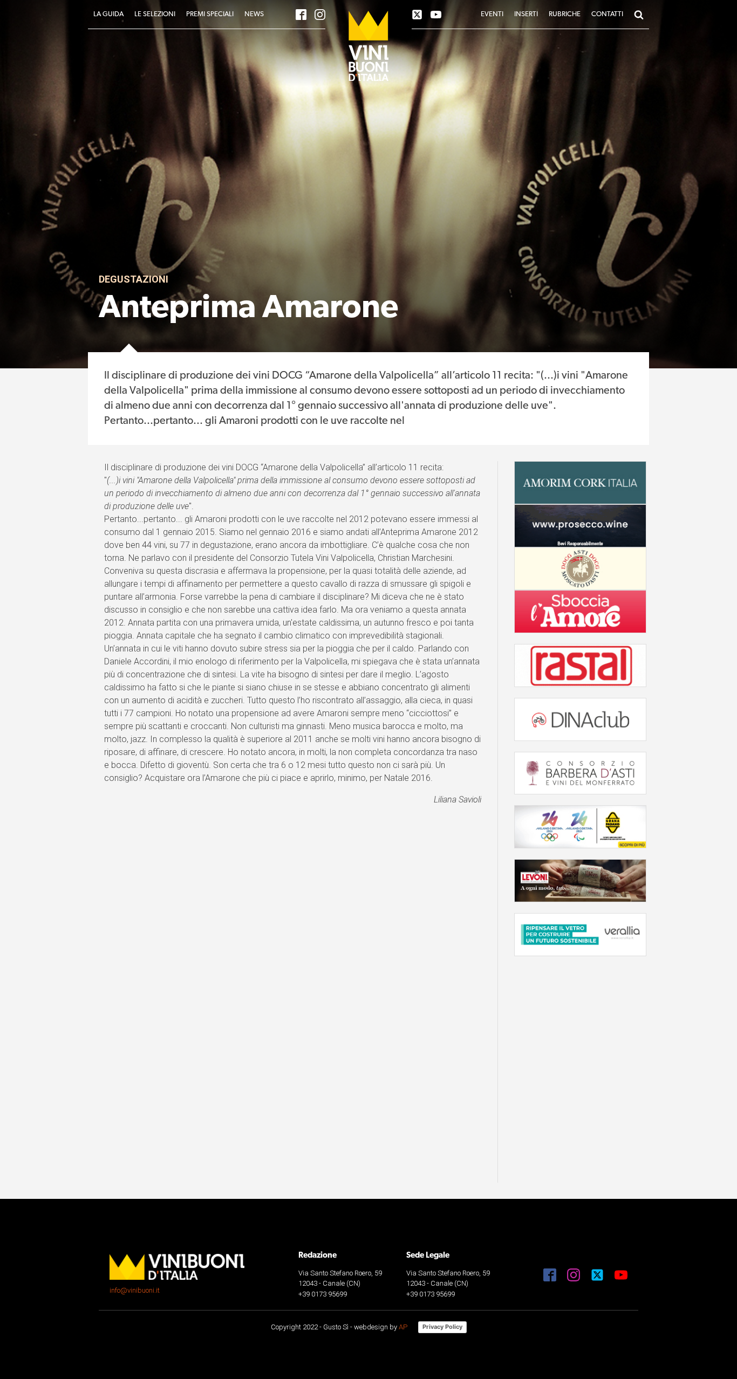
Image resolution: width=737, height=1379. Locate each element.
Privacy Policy (442, 1326)
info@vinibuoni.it (135, 1290)
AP (403, 1327)
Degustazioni (133, 279)
